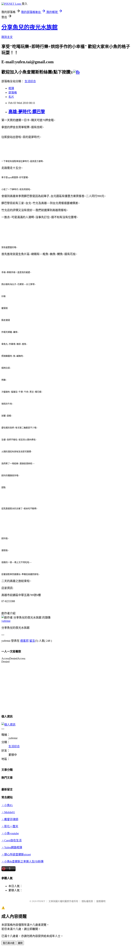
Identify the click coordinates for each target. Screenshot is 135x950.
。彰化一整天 (9, 826)
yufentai (5, 620)
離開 (20, 943)
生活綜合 (30, 81)
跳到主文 (7, 37)
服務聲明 (100, 901)
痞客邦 (24, 640)
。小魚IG (7, 805)
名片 (11, 96)
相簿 (11, 88)
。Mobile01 (8, 812)
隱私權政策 (87, 901)
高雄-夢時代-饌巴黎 (26, 111)
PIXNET (41, 901)
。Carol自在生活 (11, 840)
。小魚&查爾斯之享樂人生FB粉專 (22, 861)
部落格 (12, 92)
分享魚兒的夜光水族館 (29, 27)
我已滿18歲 (8, 943)
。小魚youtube (10, 833)
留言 (32, 640)
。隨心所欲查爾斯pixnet (16, 854)
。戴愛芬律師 (9, 819)
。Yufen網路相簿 (11, 847)
